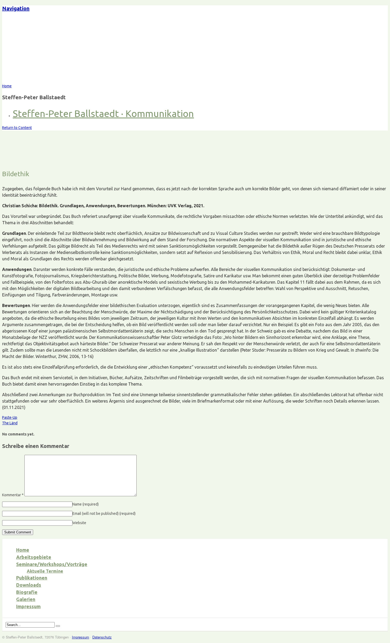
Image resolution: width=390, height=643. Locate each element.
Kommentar (13, 495)
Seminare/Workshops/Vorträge (51, 564)
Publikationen (31, 577)
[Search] (58, 626)
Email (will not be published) (104, 513)
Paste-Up (9, 417)
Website (79, 523)
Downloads (28, 585)
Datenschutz (102, 637)
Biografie (26, 592)
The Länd (10, 423)
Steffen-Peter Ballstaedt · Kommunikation (103, 113)
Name (85, 504)
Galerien (25, 599)
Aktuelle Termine (45, 571)
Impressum (28, 606)
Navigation (15, 8)
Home (22, 550)
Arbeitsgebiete (33, 557)
